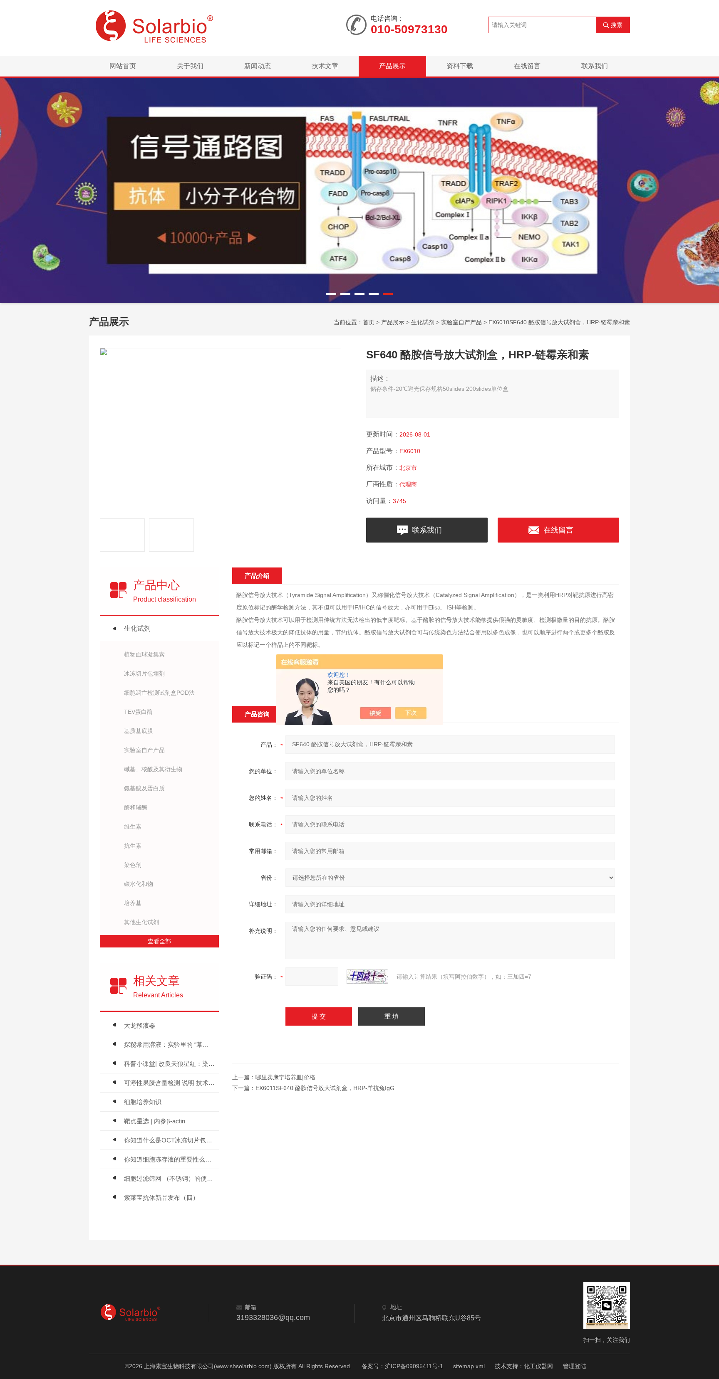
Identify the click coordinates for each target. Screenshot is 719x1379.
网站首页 (122, 65)
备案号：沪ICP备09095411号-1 (402, 1366)
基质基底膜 (138, 731)
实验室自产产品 (461, 322)
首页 (368, 322)
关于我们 (190, 65)
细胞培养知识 (142, 1101)
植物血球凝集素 (144, 654)
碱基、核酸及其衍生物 (153, 769)
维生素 (132, 826)
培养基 (132, 903)
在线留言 (527, 65)
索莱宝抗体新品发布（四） (161, 1197)
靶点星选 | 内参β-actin (154, 1121)
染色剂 (132, 864)
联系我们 (594, 65)
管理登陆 (574, 1366)
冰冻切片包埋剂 (144, 673)
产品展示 (392, 65)
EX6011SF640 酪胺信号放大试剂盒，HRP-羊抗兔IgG (324, 1088)
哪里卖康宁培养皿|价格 (285, 1077)
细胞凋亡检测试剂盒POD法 (159, 692)
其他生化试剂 (141, 922)
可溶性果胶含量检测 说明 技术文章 (169, 1082)
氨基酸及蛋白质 (144, 788)
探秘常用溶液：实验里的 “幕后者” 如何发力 (169, 1044)
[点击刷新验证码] (367, 976)
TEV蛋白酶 (138, 711)
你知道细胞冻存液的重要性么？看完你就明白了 (169, 1159)
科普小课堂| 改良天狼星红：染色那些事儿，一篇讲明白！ (169, 1063)
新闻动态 (257, 65)
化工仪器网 (538, 1366)
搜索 (616, 25)
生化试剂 (422, 322)
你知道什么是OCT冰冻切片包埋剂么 (169, 1140)
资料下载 (459, 65)
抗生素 (132, 845)
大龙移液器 (139, 1025)
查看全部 (159, 941)
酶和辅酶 (135, 807)
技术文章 (325, 65)
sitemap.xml (469, 1366)
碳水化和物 (138, 884)
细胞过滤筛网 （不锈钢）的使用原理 (169, 1178)
